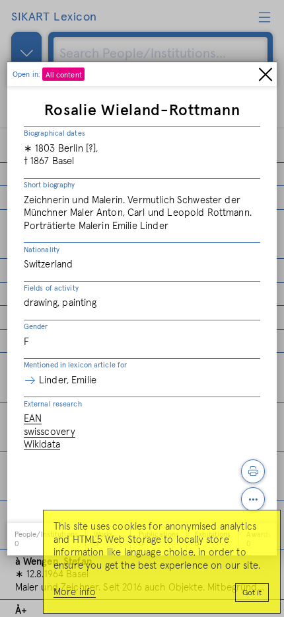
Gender (36, 326)
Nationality (41, 250)
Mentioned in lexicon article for (75, 365)
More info (74, 592)
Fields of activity (51, 288)
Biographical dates (54, 133)
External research (53, 404)
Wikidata (42, 445)
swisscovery (50, 432)
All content (64, 75)
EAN (33, 419)
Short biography (49, 185)
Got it (252, 593)
